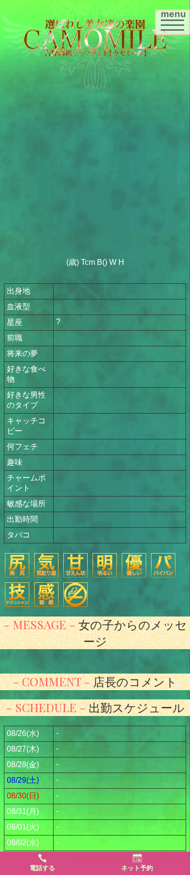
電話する (42, 868)
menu (175, 18)
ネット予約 (137, 868)
